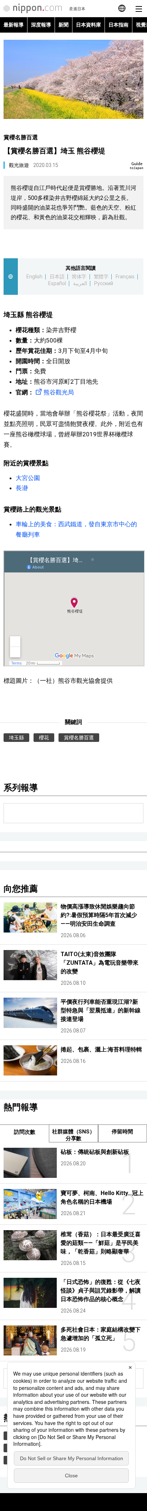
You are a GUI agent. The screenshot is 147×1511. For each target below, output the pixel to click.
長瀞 (22, 487)
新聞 (64, 25)
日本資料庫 (88, 25)
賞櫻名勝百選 (21, 137)
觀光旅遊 (19, 165)
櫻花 (44, 737)
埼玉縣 (16, 737)
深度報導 (41, 25)
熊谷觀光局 (59, 392)
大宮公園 (28, 477)
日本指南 (118, 25)
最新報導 (14, 25)
